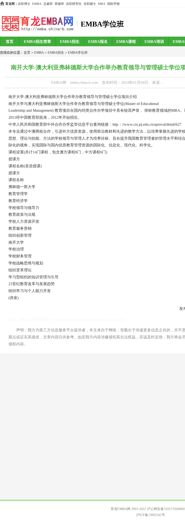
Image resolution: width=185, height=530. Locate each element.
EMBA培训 (154, 41)
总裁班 (48, 4)
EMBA (36, 4)
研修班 (59, 4)
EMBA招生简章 (37, 41)
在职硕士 (90, 4)
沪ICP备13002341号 (150, 515)
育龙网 (10, 4)
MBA (101, 4)
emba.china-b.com (84, 82)
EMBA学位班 (78, 52)
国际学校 (113, 4)
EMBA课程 (126, 41)
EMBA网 (58, 82)
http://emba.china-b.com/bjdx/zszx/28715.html (89, 319)
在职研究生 (74, 4)
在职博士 (24, 4)
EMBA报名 (98, 41)
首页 (9, 41)
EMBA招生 (69, 41)
